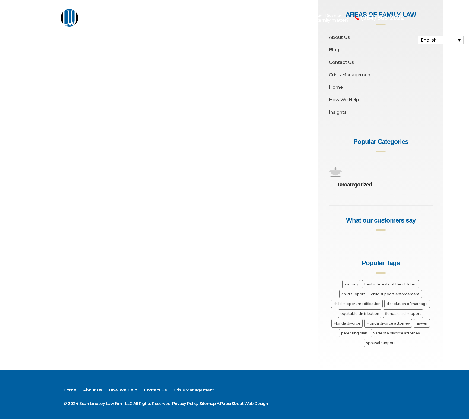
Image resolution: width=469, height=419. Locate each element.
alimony (351, 284)
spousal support (380, 343)
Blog (334, 49)
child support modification (357, 304)
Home (176, 11)
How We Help (235, 11)
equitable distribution (359, 314)
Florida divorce (347, 323)
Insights (338, 112)
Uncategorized (355, 185)
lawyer (422, 323)
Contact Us (270, 11)
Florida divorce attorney (388, 323)
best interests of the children (390, 284)
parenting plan (354, 333)
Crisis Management (226, 24)
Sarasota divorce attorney (396, 333)
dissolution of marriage (407, 304)
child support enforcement (395, 294)
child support (353, 294)
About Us (201, 11)
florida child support (403, 314)
